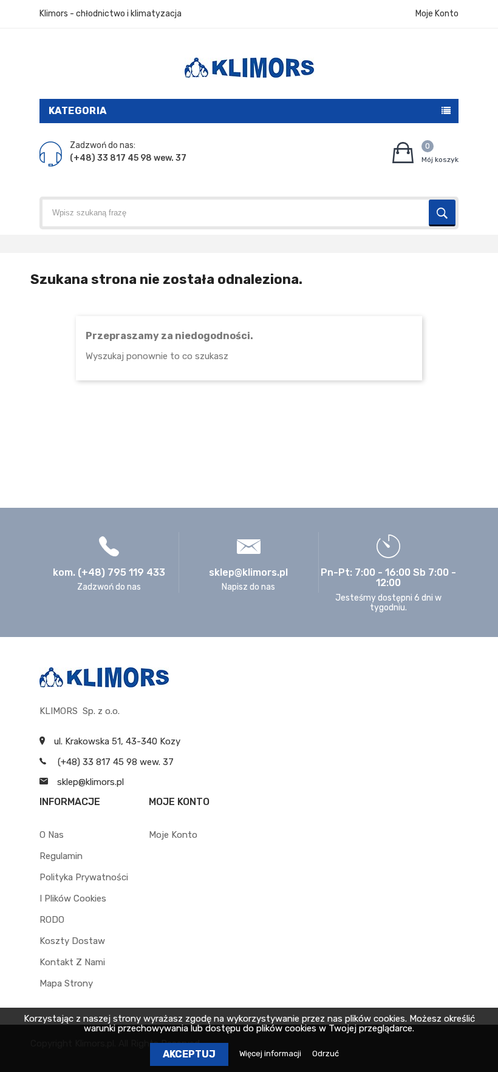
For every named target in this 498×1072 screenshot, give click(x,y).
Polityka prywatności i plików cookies (83, 888)
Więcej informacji (271, 1053)
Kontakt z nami (72, 962)
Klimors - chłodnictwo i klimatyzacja (110, 13)
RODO (51, 919)
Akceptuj (189, 1054)
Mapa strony (66, 983)
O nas (51, 834)
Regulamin (61, 856)
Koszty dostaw (72, 940)
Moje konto (173, 834)
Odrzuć (325, 1053)
